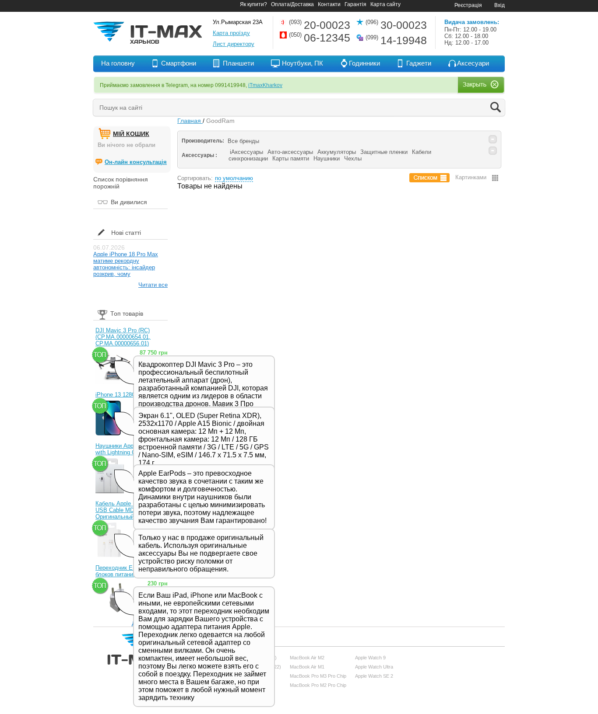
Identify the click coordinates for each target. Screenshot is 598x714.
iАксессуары (246, 152)
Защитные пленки (384, 152)
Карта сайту (385, 4)
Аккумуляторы (336, 152)
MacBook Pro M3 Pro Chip (318, 676)
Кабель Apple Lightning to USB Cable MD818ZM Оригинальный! (128, 510)
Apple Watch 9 (370, 657)
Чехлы (353, 158)
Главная (190, 120)
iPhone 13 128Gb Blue (123, 394)
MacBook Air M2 (307, 657)
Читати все (153, 285)
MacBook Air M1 (307, 666)
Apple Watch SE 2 (374, 676)
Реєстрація (468, 5)
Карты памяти (290, 158)
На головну (118, 63)
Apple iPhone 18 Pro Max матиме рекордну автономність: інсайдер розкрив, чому (125, 264)
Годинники (364, 63)
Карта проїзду (231, 33)
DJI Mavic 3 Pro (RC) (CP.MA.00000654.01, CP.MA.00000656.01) (123, 337)
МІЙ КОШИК (131, 133)
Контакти (329, 4)
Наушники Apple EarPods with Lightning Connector (128, 449)
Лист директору (233, 44)
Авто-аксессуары (290, 152)
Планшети (238, 63)
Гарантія (355, 4)
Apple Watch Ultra (374, 666)
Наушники (326, 158)
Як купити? (253, 4)
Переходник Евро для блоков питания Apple (124, 571)
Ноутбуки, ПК (302, 63)
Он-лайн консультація (136, 162)
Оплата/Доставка (292, 4)
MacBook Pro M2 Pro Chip (318, 685)
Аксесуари (473, 63)
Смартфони (178, 63)
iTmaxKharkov (265, 85)
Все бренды (243, 141)
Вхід (499, 5)
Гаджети (418, 63)
